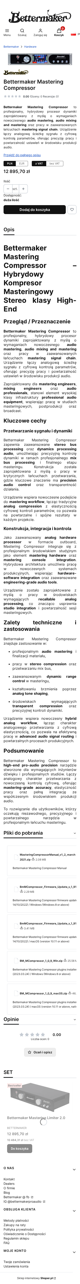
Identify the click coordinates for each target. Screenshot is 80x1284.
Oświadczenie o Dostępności (25, 1234)
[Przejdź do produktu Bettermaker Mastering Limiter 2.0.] (40, 1098)
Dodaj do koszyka (35, 209)
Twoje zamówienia (17, 1262)
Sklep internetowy (35, 1278)
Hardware (30, 46)
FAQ (7, 1243)
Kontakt (9, 1179)
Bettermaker (11, 46)
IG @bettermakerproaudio (23, 1201)
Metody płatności (16, 1220)
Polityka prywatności (19, 1229)
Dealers (9, 1183)
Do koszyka (19, 1148)
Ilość (7, 181)
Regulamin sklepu (16, 1238)
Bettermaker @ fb (17, 1197)
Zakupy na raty (15, 1225)
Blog (7, 1192)
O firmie (9, 1188)
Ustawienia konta (16, 1266)
